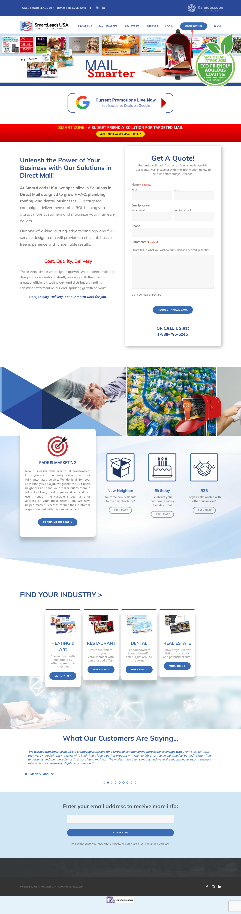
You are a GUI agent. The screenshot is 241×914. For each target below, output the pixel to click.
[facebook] (90, 8)
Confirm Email (182, 210)
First (134, 189)
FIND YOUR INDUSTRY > (61, 594)
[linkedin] (103, 8)
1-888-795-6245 (173, 334)
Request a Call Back (173, 309)
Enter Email (138, 210)
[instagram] (97, 8)
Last (176, 189)
